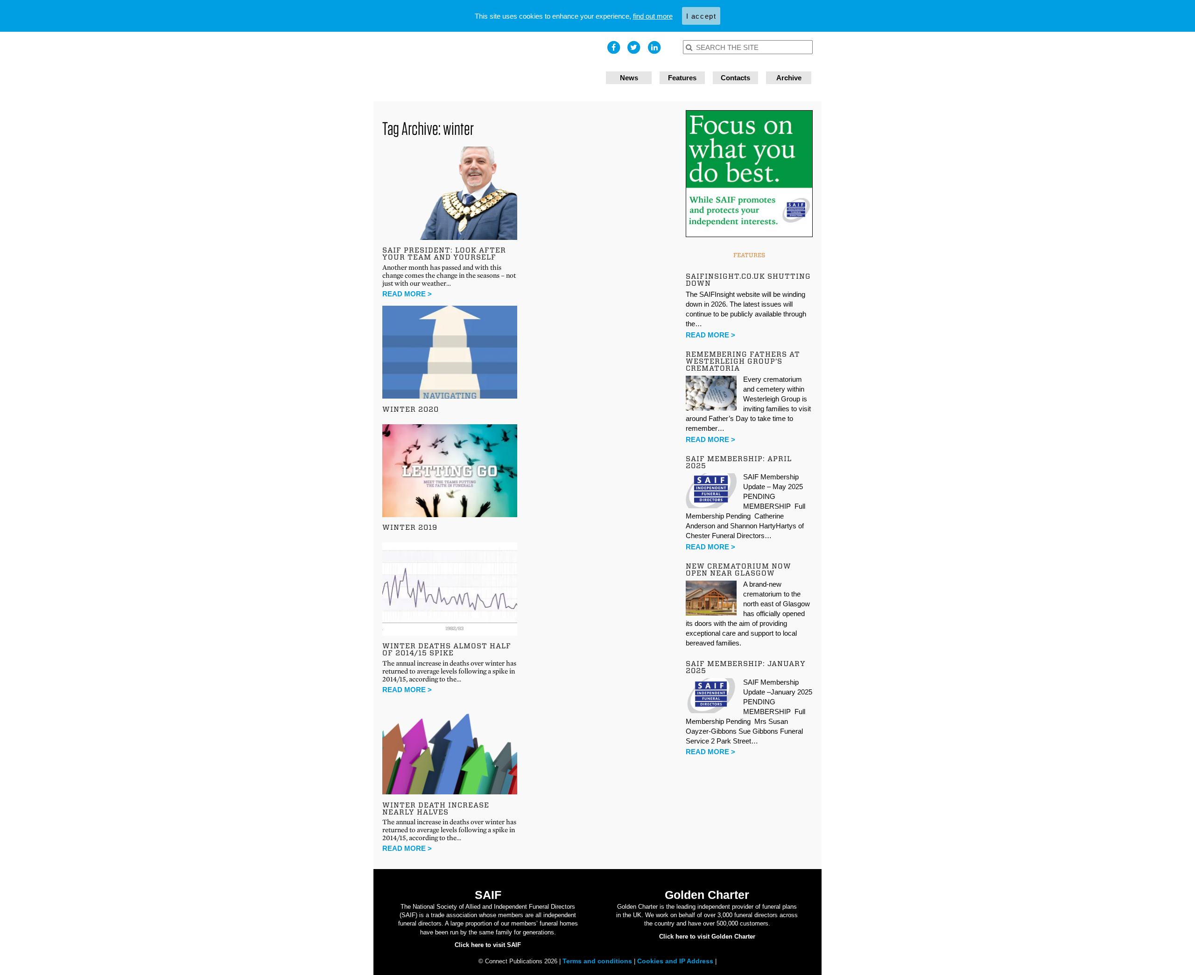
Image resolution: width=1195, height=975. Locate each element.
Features (682, 78)
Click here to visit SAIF (488, 944)
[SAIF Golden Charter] (485, 66)
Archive (788, 78)
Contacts (735, 78)
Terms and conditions (598, 961)
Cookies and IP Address (676, 961)
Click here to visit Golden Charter (707, 936)
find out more (653, 16)
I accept (701, 16)
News (629, 78)
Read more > (407, 293)
